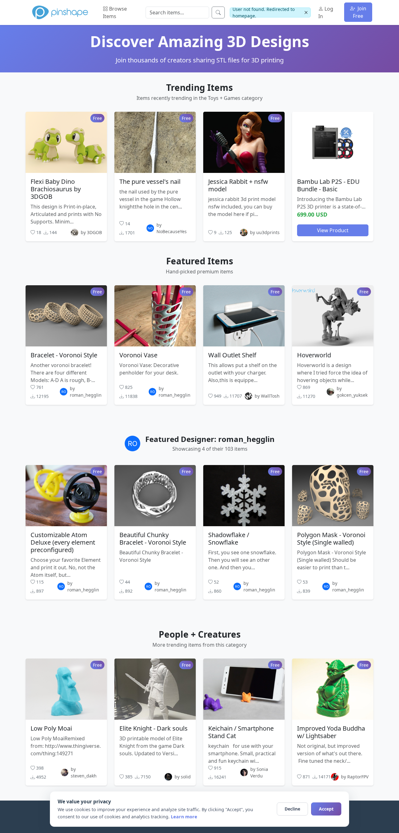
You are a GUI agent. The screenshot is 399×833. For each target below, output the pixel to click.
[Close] (306, 13)
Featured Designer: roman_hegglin (210, 439)
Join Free (359, 12)
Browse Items (115, 12)
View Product (333, 230)
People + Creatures (200, 634)
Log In (325, 12)
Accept (326, 809)
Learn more (184, 817)
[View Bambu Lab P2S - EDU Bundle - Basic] (332, 142)
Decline (292, 809)
